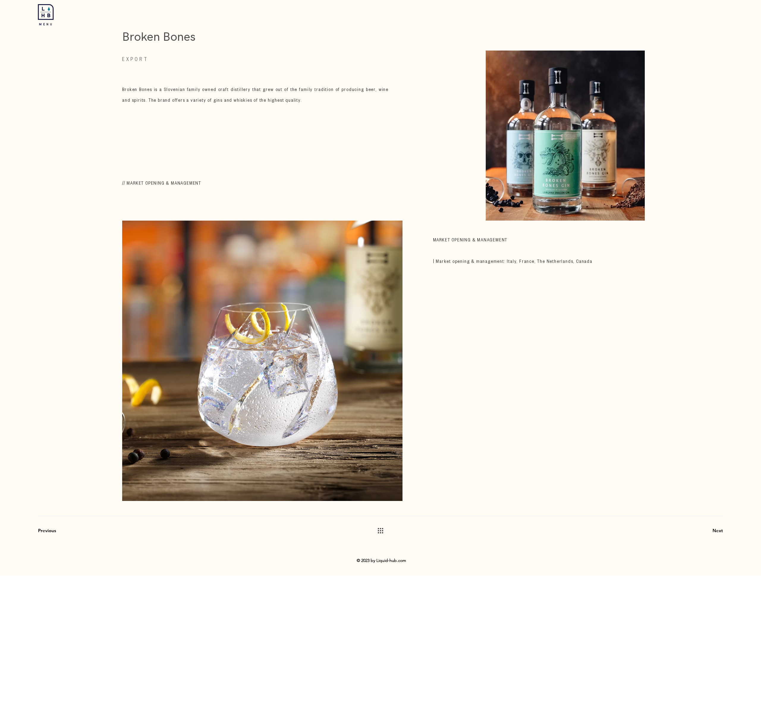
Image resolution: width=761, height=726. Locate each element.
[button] (45, 12)
